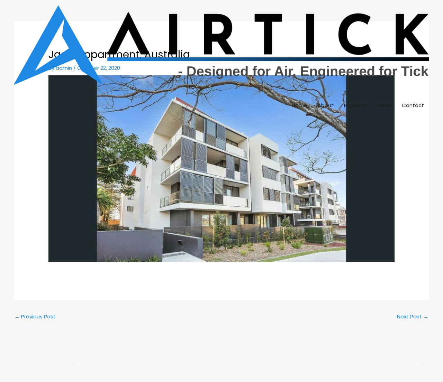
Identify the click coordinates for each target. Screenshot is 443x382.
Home (299, 105)
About (326, 105)
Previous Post (35, 316)
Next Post (412, 316)
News (384, 105)
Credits (82, 363)
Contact (413, 105)
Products (355, 105)
